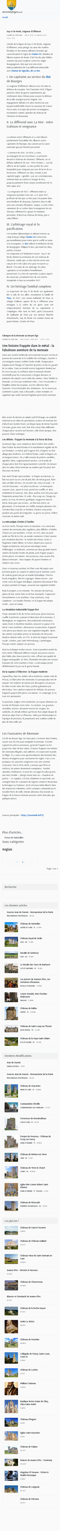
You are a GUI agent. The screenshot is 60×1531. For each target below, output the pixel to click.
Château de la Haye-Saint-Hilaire (35, 1038)
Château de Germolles (30, 923)
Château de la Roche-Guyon (33, 1308)
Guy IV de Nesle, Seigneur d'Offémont (24, 31)
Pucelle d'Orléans (27, 986)
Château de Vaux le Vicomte (33, 1227)
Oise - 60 (23, 942)
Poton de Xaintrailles (13, 837)
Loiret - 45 (24, 1171)
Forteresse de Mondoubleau (33, 1118)
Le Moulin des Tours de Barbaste (35, 964)
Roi (48, 77)
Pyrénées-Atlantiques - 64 (30, 1206)
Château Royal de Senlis (31, 938)
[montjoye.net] (12, 6)
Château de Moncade (30, 1202)
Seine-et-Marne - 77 (27, 1143)
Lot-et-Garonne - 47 (28, 968)
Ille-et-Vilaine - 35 (27, 1042)
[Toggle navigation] (57, 7)
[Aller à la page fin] (35, 862)
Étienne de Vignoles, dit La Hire (25, 70)
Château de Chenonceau (31, 1281)
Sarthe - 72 (24, 1012)
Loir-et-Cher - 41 (26, 1122)
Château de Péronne (29, 1498)
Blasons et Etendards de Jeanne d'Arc (24, 1296)
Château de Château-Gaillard (33, 1240)
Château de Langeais (29, 1486)
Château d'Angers (28, 1419)
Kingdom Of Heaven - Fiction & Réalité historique (34, 1473)
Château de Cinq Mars (30, 1085)
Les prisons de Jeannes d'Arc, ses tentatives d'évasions (35, 980)
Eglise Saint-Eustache (30, 1432)
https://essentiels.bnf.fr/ (32, 815)
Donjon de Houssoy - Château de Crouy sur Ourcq (35, 1138)
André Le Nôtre (27, 1321)
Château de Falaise (29, 1446)
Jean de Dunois (14, 1062)
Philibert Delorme (28, 1383)
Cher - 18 (23, 1158)
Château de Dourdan (29, 1339)
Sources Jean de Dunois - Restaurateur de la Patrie (30, 912)
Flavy (9, 298)
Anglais (7, 849)
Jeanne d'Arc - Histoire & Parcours (22, 1270)
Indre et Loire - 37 (27, 1090)
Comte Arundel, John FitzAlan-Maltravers (33, 995)
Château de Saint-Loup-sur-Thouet (36, 1026)
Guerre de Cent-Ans (14, 35)
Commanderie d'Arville (30, 1103)
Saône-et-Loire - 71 (27, 927)
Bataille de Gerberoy (29, 952)
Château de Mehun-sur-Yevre (33, 1154)
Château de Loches (29, 1369)
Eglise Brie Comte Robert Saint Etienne (34, 1186)
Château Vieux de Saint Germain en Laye (36, 1257)
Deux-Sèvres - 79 (26, 1030)
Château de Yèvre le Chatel (32, 1167)
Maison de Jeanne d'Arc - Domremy (36, 1460)
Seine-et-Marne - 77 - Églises (31, 1191)
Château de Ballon (28, 1008)
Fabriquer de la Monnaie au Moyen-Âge (20, 335)
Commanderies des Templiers (32, 1107)
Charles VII (36, 54)
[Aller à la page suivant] (28, 862)
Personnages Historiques (17, 916)
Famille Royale (13, 1066)
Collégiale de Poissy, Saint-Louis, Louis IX (35, 1355)
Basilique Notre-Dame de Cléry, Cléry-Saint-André (34, 1403)
